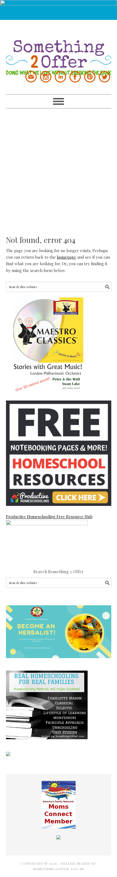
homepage (66, 257)
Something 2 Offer (58, 47)
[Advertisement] (58, 166)
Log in (77, 869)
